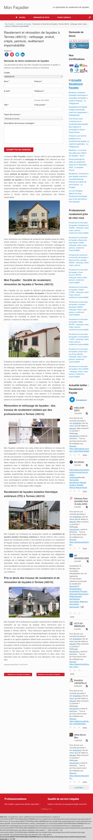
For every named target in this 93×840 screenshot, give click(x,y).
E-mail (7, 91)
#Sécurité (73, 594)
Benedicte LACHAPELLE (80, 681)
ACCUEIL (22, 17)
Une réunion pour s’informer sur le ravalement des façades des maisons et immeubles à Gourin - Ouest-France (78, 125)
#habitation (77, 423)
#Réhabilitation (75, 589)
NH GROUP (79, 462)
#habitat (80, 485)
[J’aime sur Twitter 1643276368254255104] (79, 548)
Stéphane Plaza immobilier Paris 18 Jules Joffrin (81, 501)
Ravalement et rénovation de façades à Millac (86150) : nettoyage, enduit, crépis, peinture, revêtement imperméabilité (79, 324)
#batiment (84, 601)
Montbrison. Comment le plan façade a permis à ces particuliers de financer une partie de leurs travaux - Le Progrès (78, 180)
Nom (6, 81)
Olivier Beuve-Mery (80, 736)
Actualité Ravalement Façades (76, 83)
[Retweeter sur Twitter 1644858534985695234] (75, 491)
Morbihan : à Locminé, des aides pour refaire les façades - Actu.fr (78, 153)
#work (84, 487)
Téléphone (39, 91)
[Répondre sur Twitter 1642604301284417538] (71, 613)
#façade (72, 428)
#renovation (74, 480)
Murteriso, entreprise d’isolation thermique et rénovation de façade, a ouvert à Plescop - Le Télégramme (78, 98)
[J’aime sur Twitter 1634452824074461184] (79, 782)
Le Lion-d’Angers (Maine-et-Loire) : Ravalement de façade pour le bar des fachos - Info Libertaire (78, 196)
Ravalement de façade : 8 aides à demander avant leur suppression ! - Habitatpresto (79, 111)
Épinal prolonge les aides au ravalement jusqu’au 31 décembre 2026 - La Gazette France (78, 164)
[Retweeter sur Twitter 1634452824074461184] (75, 782)
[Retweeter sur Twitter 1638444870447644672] (75, 727)
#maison (72, 485)
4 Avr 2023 (77, 507)
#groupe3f (73, 586)
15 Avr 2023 (78, 413)
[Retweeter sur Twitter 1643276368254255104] (75, 548)
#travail (79, 487)
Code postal (40, 105)
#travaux (72, 446)
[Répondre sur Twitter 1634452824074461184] (71, 782)
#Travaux (83, 591)
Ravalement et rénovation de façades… (18, 674)
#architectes (74, 607)
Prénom (38, 81)
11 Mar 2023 (78, 740)
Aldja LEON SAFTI (79, 409)
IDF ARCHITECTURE (81, 556)
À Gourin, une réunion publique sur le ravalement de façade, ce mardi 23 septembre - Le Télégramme (79, 141)
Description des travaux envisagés (19, 123)
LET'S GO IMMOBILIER (79, 624)
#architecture (74, 599)
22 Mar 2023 (78, 686)
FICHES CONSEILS (64, 17)
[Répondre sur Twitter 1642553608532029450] (71, 670)
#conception (74, 601)
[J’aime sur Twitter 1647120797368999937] (79, 455)
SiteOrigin (45, 809)
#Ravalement (83, 594)
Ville (6, 105)
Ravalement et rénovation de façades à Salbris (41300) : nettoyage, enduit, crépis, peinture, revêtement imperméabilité (79, 292)
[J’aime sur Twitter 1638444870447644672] (79, 727)
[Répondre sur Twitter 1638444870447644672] (71, 727)
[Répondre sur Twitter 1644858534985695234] (71, 491)
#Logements (74, 591)
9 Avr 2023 (77, 465)
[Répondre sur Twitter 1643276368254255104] (71, 548)
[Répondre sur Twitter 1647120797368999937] (71, 455)
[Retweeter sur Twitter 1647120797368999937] (75, 455)
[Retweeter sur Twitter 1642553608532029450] (75, 670)
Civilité (7, 73)
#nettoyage (73, 477)
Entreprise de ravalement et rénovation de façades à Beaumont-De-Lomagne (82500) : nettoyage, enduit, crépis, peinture (79, 260)
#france (72, 487)
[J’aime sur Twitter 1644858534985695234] (79, 491)
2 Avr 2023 (77, 561)
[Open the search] (89, 17)
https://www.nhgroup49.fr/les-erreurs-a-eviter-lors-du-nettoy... (81, 472)
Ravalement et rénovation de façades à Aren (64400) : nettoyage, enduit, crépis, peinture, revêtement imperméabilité (78, 371)
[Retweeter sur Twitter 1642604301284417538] (75, 613)
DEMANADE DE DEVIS (41, 17)
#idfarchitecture (75, 596)
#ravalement (74, 436)
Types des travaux (12, 114)
